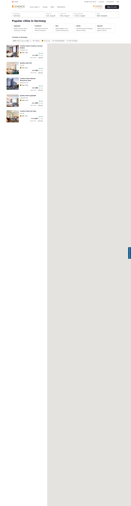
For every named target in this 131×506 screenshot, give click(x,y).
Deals (52, 7)
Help (117, 1)
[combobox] (34, 7)
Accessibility (110, 1)
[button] (129, 253)
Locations (101, 1)
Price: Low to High (21, 40)
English (16, 1)
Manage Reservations (90, 1)
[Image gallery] (13, 51)
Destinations (61, 7)
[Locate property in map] (25, 51)
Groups (45, 7)
